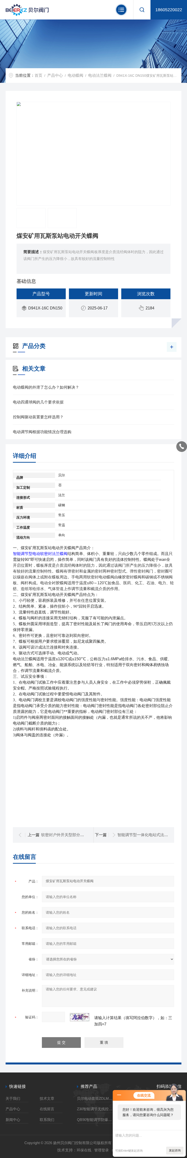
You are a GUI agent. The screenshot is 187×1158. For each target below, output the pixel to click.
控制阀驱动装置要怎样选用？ (38, 417)
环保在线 (84, 1150)
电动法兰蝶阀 (100, 75)
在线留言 (47, 1109)
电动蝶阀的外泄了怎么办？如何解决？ (46, 387)
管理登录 (101, 1150)
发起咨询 (175, 1150)
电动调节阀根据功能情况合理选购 (42, 432)
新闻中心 (13, 1120)
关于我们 (13, 1098)
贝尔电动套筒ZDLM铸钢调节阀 (96, 1098)
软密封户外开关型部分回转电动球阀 (72, 835)
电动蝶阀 (75, 75)
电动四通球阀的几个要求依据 (38, 402)
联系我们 (47, 1120)
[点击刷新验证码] (79, 1017)
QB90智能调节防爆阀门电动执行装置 (96, 1120)
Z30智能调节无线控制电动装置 (96, 1109)
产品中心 (55, 75)
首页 (38, 75)
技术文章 (47, 1098)
